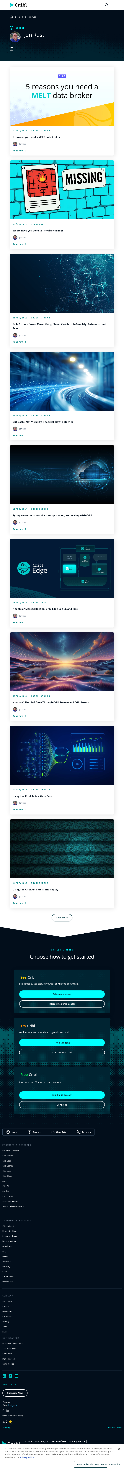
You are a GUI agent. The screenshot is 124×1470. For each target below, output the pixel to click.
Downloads (7, 1246)
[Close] (119, 1448)
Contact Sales (8, 1364)
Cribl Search (7, 1166)
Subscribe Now (15, 1392)
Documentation (9, 1241)
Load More (62, 917)
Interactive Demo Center (62, 1003)
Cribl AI (5, 1186)
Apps (4, 1181)
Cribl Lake (6, 1171)
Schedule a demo (62, 994)
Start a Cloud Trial (62, 1052)
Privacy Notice (77, 1441)
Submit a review (115, 1427)
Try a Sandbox (62, 1042)
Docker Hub (7, 1281)
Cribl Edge (6, 1161)
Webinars (6, 1261)
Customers (7, 1316)
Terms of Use (59, 1441)
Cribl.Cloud (7, 1176)
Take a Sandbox (9, 1348)
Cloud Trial (7, 1353)
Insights (5, 1191)
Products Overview (10, 1150)
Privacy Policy (27, 1457)
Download (62, 1104)
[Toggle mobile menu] (113, 5)
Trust (4, 1326)
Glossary (6, 1266)
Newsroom (7, 1311)
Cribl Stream (7, 1155)
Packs (4, 1271)
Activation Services (10, 1201)
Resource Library (9, 1236)
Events (5, 1256)
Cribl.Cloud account (62, 1094)
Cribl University (8, 1226)
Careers (5, 1306)
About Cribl (7, 1301)
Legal (4, 1332)
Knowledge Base (9, 1231)
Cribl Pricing (7, 1196)
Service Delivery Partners (13, 1206)
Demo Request (8, 1359)
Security (5, 1321)
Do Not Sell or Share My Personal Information (91, 1464)
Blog (21, 17)
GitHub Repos (8, 1276)
